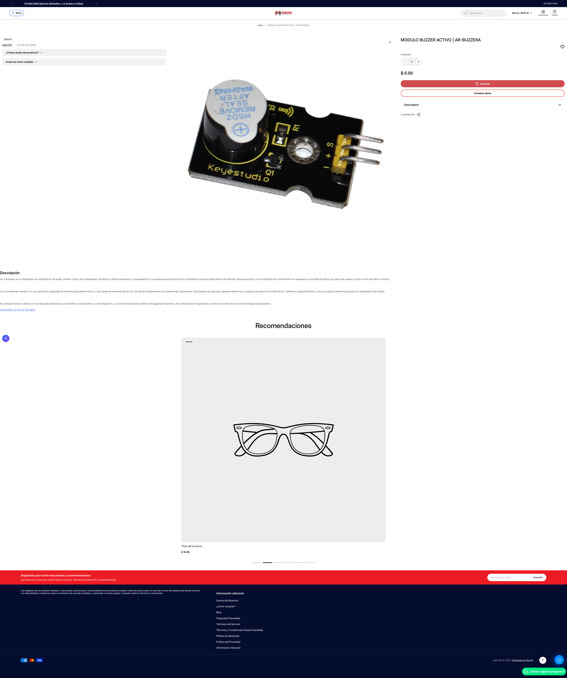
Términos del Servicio (228, 624)
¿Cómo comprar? (226, 606)
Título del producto (191, 546)
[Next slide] (96, 3)
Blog (218, 612)
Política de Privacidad (228, 641)
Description (411, 104)
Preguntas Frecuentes (228, 618)
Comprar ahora (482, 93)
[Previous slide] (11, 3)
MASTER (7, 45)
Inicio (260, 25)
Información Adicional (228, 647)
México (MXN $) (520, 13)
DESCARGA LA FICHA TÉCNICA (17, 309)
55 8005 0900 (551, 3)
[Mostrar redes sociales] (5, 338)
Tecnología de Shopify (522, 660)
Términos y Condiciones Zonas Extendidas (239, 630)
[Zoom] (390, 42)
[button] (257, 562)
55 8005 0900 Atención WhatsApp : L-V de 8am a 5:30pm (53, 3)
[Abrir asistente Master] (559, 659)
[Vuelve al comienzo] (542, 660)
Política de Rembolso (227, 635)
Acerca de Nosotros (227, 600)
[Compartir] (418, 114)
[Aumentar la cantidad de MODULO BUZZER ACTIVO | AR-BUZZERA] (418, 62)
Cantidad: (406, 54)
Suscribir (538, 577)
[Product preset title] (283, 440)
